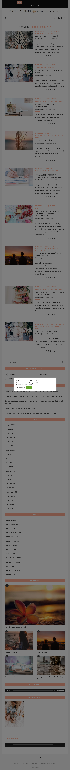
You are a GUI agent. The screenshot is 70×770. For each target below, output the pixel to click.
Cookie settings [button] (20, 387)
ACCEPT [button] (29, 387)
